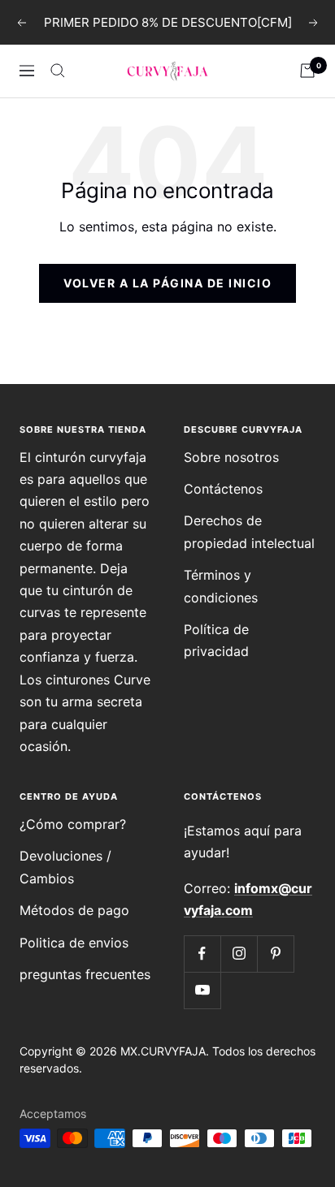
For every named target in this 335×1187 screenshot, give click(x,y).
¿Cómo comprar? (73, 824)
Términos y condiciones (221, 586)
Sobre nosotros (231, 457)
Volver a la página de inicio (167, 283)
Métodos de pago (74, 910)
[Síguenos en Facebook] (202, 953)
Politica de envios (74, 942)
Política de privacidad (216, 640)
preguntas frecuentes (85, 974)
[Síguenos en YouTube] (202, 990)
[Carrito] (307, 70)
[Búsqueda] (57, 70)
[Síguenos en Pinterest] (275, 953)
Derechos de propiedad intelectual (249, 531)
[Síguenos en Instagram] (238, 953)
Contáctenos (223, 489)
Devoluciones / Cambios (65, 867)
